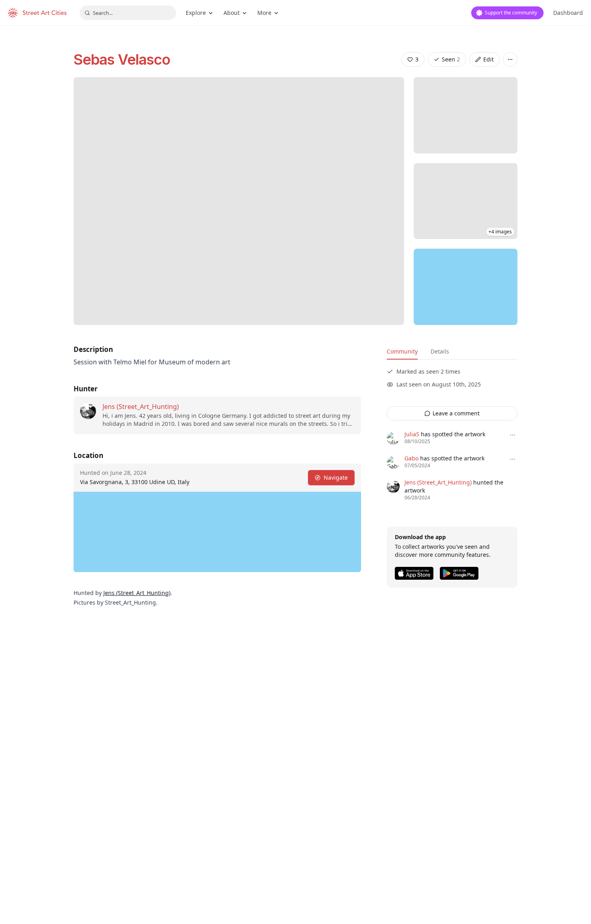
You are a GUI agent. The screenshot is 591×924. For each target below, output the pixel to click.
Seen (451, 59)
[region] (465, 287)
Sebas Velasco (122, 59)
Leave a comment (456, 413)
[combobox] (128, 13)
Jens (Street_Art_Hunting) (141, 406)
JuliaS (411, 434)
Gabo (411, 458)
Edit (488, 59)
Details (440, 351)
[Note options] (512, 435)
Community (402, 351)
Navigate (336, 477)
